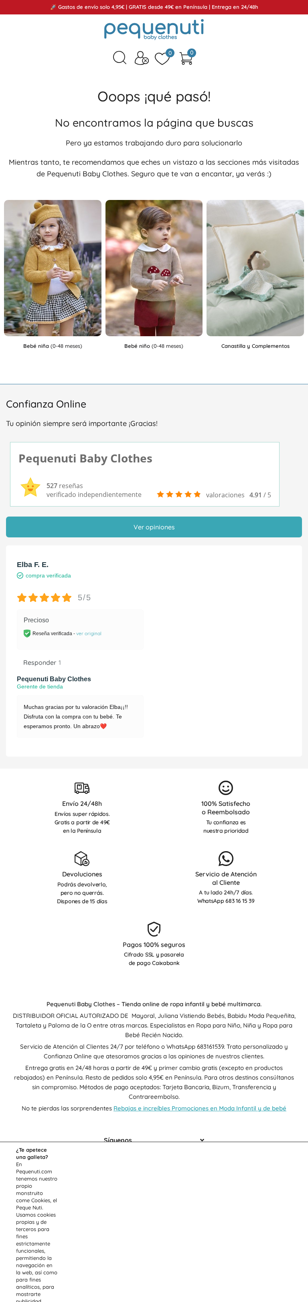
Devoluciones (82, 874)
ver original (88, 633)
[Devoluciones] (82, 858)
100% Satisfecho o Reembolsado (225, 807)
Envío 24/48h (82, 803)
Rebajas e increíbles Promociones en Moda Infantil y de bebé (199, 1108)
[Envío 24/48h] (82, 788)
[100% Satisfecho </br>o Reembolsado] (226, 788)
